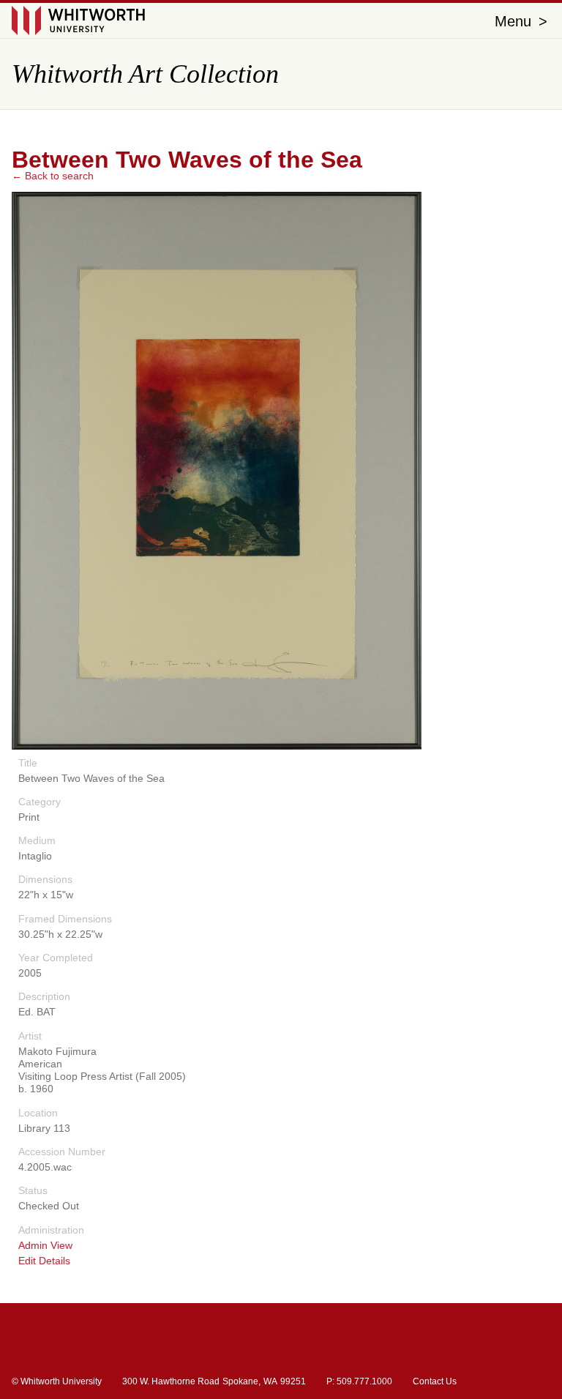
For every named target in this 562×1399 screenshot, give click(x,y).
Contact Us (435, 1381)
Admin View (45, 1245)
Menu (521, 21)
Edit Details (44, 1261)
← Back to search (53, 176)
